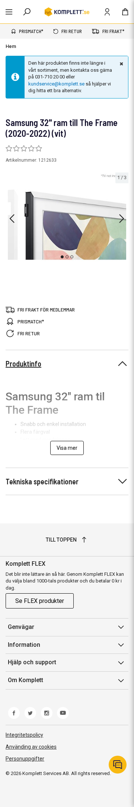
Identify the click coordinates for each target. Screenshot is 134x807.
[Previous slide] (12, 218)
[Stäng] (120, 63)
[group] (67, 217)
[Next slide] (121, 218)
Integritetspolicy (24, 735)
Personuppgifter (25, 759)
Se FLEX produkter (39, 600)
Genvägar (21, 626)
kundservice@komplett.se (56, 84)
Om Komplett (25, 680)
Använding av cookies (31, 747)
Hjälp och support (32, 662)
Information (24, 644)
